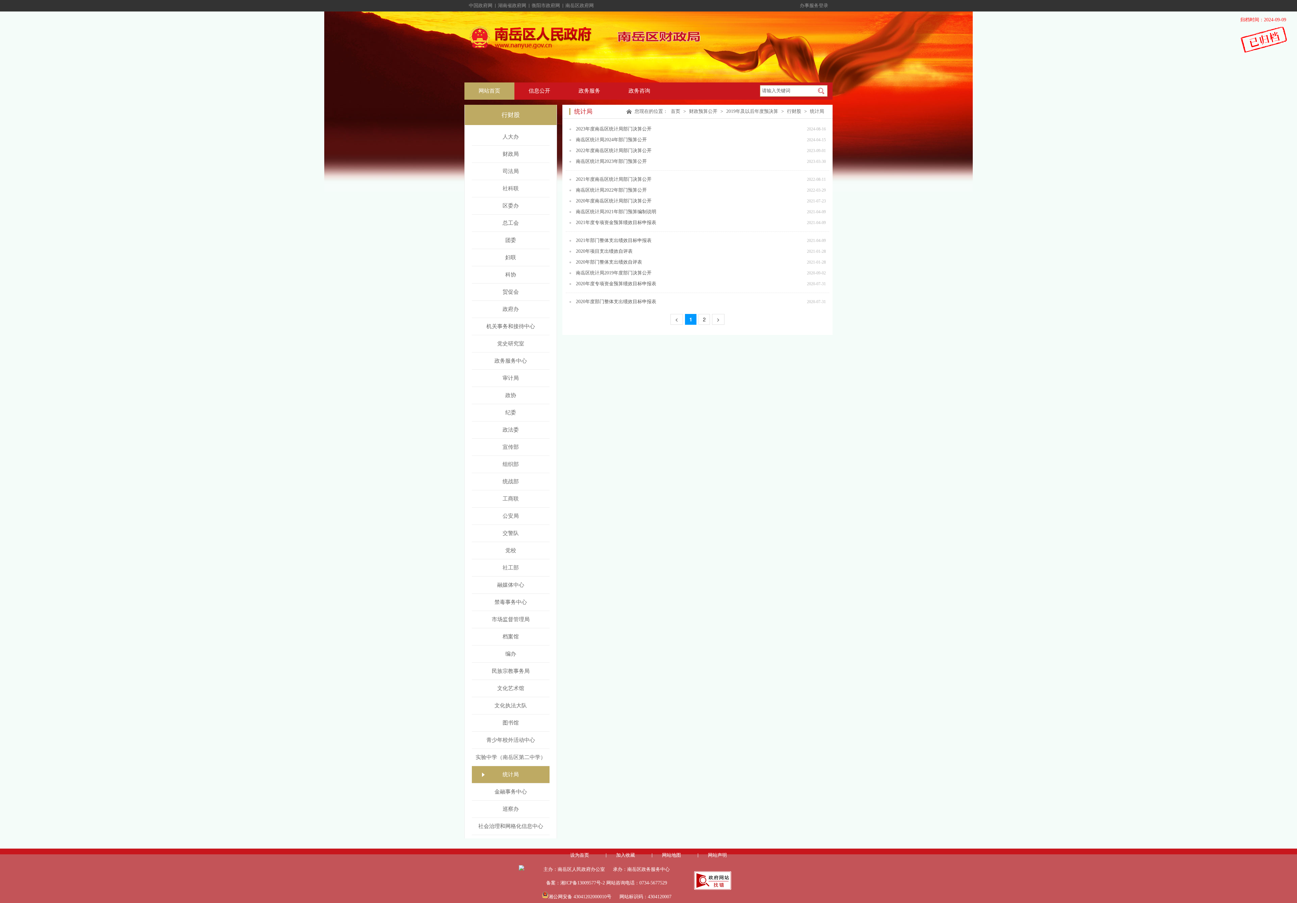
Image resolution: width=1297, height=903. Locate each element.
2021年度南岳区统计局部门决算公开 (614, 179)
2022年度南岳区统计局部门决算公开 (614, 150)
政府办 (511, 309)
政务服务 (589, 91)
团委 (510, 240)
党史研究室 (510, 343)
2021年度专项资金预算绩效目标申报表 (616, 222)
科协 (510, 274)
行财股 (794, 111)
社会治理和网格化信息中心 (510, 826)
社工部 (511, 567)
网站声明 (717, 855)
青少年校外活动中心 (510, 740)
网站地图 (671, 855)
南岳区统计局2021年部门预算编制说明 (616, 211)
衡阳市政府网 (546, 5)
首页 (675, 111)
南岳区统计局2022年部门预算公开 (611, 190)
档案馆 (511, 636)
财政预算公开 (703, 111)
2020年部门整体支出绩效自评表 (609, 262)
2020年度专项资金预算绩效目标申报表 (616, 283)
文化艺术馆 (510, 688)
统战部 (511, 481)
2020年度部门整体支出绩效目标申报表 (616, 301)
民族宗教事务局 (511, 671)
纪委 (510, 412)
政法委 (511, 430)
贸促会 (511, 292)
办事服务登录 (814, 5)
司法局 (511, 171)
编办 (510, 654)
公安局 (511, 516)
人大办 (511, 137)
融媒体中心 (510, 585)
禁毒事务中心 (510, 602)
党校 (510, 550)
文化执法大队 (510, 705)
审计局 (511, 378)
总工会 (511, 223)
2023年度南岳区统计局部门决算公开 (614, 128)
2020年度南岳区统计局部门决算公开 (614, 200)
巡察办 (511, 809)
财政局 (511, 154)
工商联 (511, 499)
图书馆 (511, 723)
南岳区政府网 (579, 5)
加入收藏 (625, 855)
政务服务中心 (510, 361)
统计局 (511, 774)
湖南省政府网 (512, 5)
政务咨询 (639, 91)
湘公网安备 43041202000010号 (580, 896)
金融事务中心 (510, 792)
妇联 (510, 257)
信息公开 (539, 91)
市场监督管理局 (511, 619)
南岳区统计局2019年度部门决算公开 (614, 272)
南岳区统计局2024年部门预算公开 (611, 139)
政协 (510, 395)
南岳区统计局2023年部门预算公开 (611, 161)
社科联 (511, 188)
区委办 (511, 206)
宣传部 (511, 447)
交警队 (511, 533)
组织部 (511, 464)
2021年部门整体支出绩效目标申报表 (614, 240)
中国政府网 (480, 5)
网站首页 (489, 91)
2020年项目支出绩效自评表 (604, 251)
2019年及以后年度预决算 (752, 111)
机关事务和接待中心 (510, 326)
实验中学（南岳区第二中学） (511, 757)
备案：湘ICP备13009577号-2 (575, 882)
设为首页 (579, 855)
